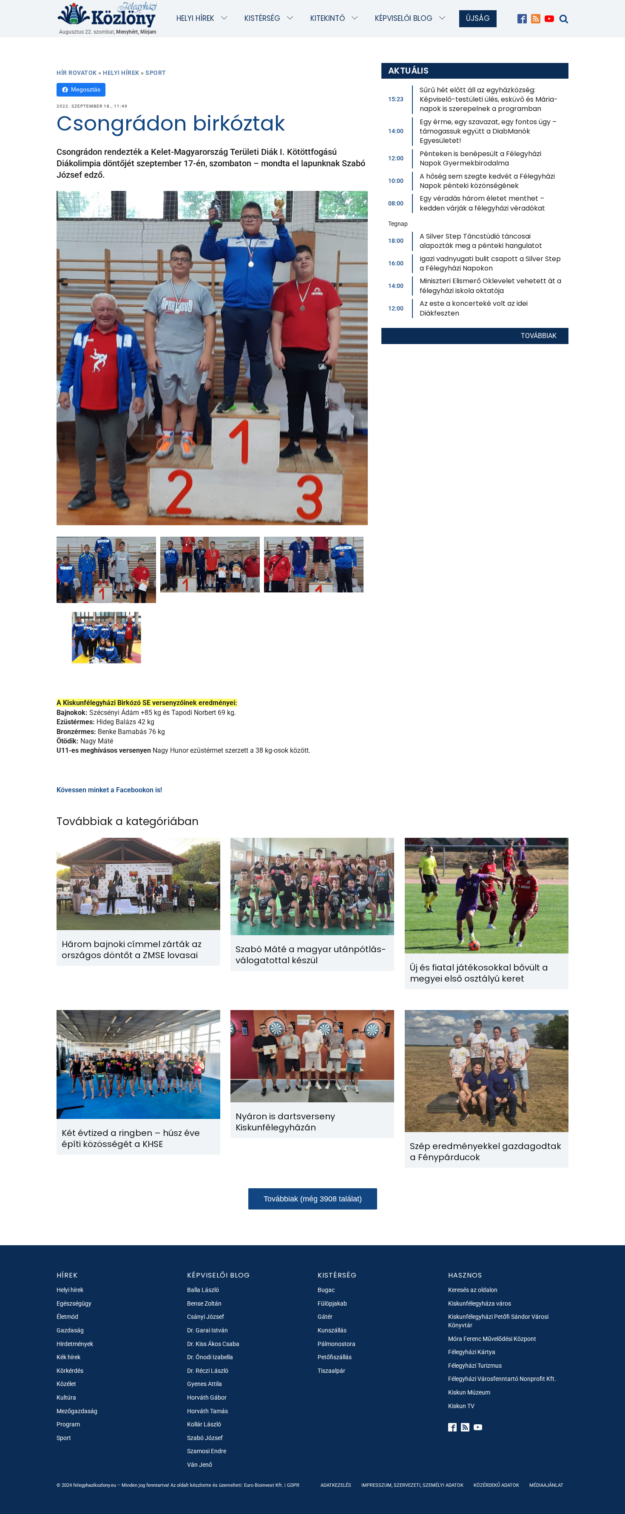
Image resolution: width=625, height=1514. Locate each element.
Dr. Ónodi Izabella (210, 1357)
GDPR (293, 1485)
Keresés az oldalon (472, 1289)
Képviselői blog (403, 18)
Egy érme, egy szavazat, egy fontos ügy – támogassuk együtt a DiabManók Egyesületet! (488, 131)
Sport (155, 72)
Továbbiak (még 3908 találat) (313, 1199)
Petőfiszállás (335, 1357)
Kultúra (66, 1397)
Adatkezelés (336, 1485)
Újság (478, 18)
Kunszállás (332, 1330)
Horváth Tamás (207, 1411)
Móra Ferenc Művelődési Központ (492, 1338)
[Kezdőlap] (108, 14)
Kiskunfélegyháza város (479, 1303)
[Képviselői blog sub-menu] (444, 18)
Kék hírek (68, 1357)
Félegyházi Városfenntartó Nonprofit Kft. (502, 1378)
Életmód (67, 1316)
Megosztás (85, 89)
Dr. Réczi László (207, 1370)
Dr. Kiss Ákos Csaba (213, 1343)
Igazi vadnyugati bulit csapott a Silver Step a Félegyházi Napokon (490, 263)
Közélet (66, 1383)
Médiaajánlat (546, 1485)
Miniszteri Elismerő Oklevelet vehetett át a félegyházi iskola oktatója (490, 285)
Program (68, 1424)
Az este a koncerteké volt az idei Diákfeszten (474, 308)
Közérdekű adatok (496, 1485)
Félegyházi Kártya (471, 1352)
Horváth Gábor (207, 1397)
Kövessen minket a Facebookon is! (109, 790)
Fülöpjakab (332, 1303)
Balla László (203, 1289)
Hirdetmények (75, 1343)
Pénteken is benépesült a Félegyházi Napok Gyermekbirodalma (480, 158)
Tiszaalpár (331, 1370)
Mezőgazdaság (77, 1411)
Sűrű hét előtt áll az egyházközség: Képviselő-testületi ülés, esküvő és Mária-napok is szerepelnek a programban (489, 99)
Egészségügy (74, 1303)
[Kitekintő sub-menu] (356, 18)
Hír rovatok (77, 72)
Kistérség (262, 18)
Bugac (326, 1289)
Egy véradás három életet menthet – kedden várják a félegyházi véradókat (482, 203)
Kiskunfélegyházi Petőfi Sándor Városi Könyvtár (498, 1321)
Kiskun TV (461, 1406)
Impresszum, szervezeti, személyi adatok (412, 1485)
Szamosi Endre (206, 1451)
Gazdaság (70, 1330)
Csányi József (205, 1316)
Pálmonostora (336, 1343)
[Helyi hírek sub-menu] (226, 18)
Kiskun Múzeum (469, 1392)
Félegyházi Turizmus (475, 1365)
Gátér (325, 1316)
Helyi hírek (195, 18)
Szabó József (205, 1437)
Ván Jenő (199, 1464)
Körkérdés (70, 1370)
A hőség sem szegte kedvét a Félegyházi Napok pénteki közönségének (487, 181)
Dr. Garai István (207, 1330)
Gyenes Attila (204, 1383)
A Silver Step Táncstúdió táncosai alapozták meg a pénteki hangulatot (481, 240)
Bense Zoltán (204, 1303)
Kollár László (204, 1424)
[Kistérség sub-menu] (292, 18)
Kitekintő (327, 18)
